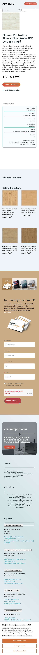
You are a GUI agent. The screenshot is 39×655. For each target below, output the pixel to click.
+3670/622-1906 (9, 581)
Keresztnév (7, 351)
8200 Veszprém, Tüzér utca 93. (15, 559)
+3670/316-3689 (9, 601)
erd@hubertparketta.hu (12, 603)
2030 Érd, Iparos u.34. (12, 599)
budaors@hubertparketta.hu (14, 537)
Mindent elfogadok (19, 640)
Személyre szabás (19, 646)
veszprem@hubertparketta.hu (14, 563)
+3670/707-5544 (10, 539)
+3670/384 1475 (9, 561)
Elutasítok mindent (19, 651)
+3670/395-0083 (10, 618)
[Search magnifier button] (19, 10)
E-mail (7, 372)
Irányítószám (9, 362)
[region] (19, 638)
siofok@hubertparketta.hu (13, 583)
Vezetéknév (7, 340)
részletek (7, 312)
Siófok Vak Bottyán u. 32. (12, 579)
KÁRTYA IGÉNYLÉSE (12, 400)
